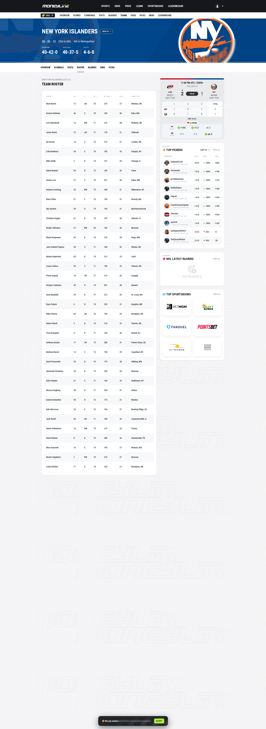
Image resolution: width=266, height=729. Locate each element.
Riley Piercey (51, 314)
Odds (117, 6)
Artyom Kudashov (53, 400)
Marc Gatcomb (52, 447)
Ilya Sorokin (51, 209)
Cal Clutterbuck (52, 123)
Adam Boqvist (52, 170)
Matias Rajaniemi (53, 256)
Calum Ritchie (52, 466)
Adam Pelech (51, 323)
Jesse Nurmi (51, 132)
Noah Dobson (52, 438)
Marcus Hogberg (53, 390)
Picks (128, 6)
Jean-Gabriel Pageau (55, 247)
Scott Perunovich (53, 361)
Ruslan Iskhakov (53, 228)
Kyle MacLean (52, 409)
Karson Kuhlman (53, 113)
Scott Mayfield (52, 294)
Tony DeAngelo (52, 333)
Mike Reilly (51, 161)
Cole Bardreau (52, 151)
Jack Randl (51, 419)
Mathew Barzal (52, 352)
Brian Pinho (51, 199)
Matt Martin (51, 103)
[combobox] (48, 15)
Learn (139, 6)
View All (216, 150)
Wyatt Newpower (53, 237)
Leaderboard (175, 6)
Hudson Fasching (53, 189)
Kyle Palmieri (51, 380)
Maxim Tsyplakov (53, 457)
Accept (159, 721)
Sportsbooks (155, 6)
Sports (105, 6)
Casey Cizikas (52, 266)
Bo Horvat (50, 142)
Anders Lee (51, 180)
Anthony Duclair (53, 342)
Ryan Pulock (51, 304)
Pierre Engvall (52, 275)
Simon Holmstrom (53, 428)
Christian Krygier (53, 218)
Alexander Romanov (54, 371)
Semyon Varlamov (53, 285)
